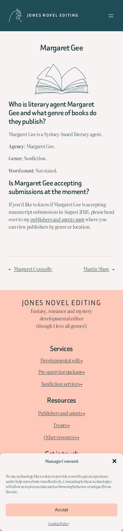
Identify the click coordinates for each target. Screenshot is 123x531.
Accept (61, 509)
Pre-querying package (60, 371)
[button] (114, 461)
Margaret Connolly (33, 268)
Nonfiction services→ (61, 383)
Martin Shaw (96, 268)
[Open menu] (111, 15)
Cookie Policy (58, 523)
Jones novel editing (53, 15)
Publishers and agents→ (61, 412)
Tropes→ (61, 425)
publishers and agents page (57, 219)
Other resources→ (61, 437)
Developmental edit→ (61, 360)
